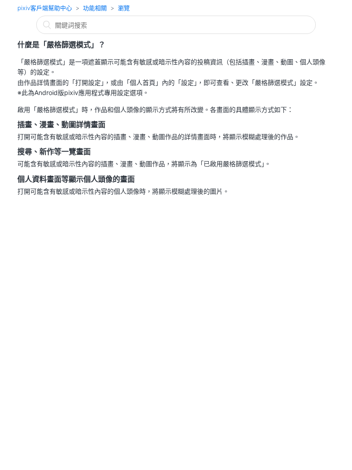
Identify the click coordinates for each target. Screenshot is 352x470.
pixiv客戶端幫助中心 (44, 7)
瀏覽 (124, 7)
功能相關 (95, 7)
